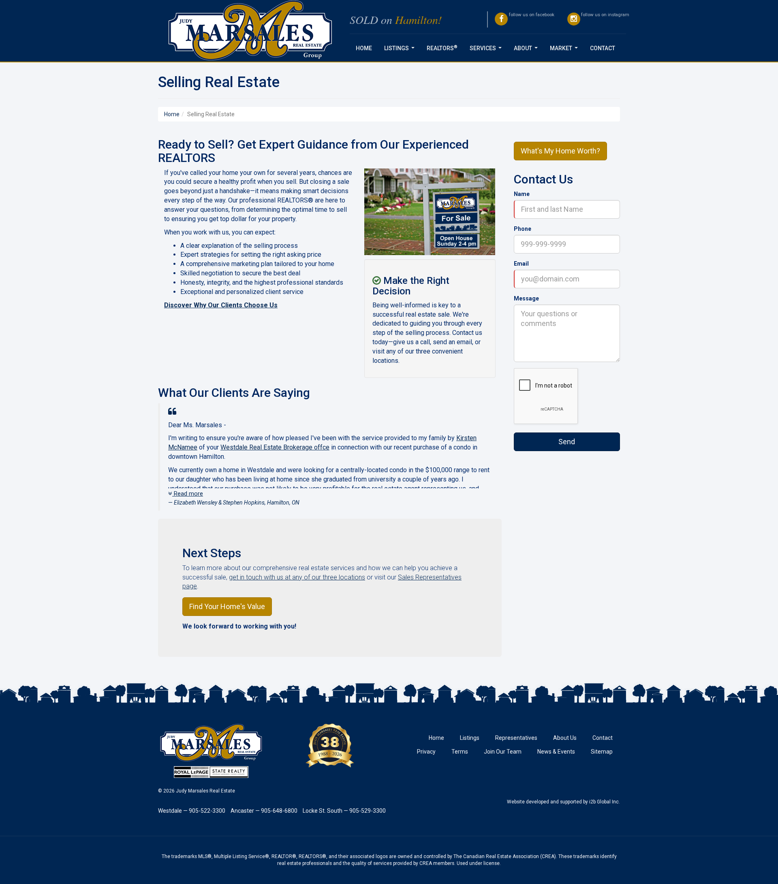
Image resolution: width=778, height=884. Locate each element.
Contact (602, 48)
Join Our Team (503, 751)
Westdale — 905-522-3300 (191, 810)
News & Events (556, 751)
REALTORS (442, 47)
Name (522, 194)
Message (526, 298)
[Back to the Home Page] (251, 31)
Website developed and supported (544, 802)
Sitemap (602, 751)
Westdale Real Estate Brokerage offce (274, 447)
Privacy (426, 751)
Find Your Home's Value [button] (227, 606)
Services (487, 50)
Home (364, 48)
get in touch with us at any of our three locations (297, 577)
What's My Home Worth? (560, 151)
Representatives (516, 738)
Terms (459, 751)
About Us (565, 738)
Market (565, 50)
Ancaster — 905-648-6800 (264, 810)
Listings (401, 50)
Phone (522, 229)
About (527, 50)
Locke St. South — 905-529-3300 (344, 810)
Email (521, 263)
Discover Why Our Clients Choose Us (221, 305)
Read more (187, 493)
